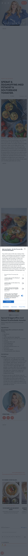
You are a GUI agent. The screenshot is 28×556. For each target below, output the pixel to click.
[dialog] (14, 278)
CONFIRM (8, 301)
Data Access (14, 306)
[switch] (22, 278)
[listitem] (14, 275)
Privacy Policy (22, 306)
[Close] (25, 249)
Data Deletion (6, 306)
